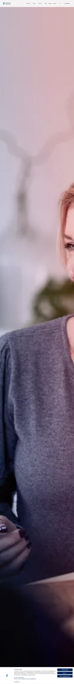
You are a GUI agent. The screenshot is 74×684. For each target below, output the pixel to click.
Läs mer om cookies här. (19, 677)
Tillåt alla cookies (65, 669)
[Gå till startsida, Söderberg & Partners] (7, 3)
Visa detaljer (16, 681)
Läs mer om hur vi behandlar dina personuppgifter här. (25, 678)
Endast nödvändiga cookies (65, 676)
